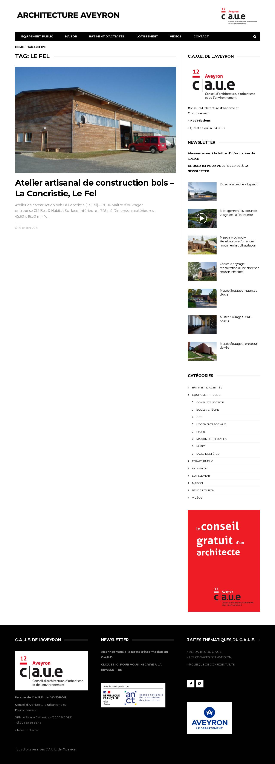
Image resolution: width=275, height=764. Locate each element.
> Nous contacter (27, 730)
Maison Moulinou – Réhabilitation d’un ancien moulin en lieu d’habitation (238, 241)
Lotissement (147, 36)
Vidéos (176, 36)
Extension (199, 468)
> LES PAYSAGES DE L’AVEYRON (209, 657)
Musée (201, 446)
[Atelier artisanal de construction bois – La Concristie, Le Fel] (95, 120)
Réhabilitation (203, 490)
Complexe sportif (210, 402)
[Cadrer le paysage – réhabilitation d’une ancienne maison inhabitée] (202, 271)
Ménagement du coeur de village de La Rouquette (238, 213)
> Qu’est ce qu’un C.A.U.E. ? (206, 128)
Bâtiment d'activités (106, 36)
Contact (201, 36)
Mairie (201, 431)
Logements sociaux (211, 424)
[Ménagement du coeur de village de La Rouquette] (202, 218)
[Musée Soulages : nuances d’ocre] (202, 298)
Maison (71, 36)
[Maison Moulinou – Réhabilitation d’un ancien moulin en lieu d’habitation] (202, 245)
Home (19, 47)
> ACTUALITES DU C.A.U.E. (204, 651)
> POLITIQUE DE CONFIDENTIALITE (211, 664)
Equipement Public (37, 36)
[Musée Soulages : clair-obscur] (202, 324)
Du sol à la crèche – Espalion (239, 184)
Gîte (199, 417)
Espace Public (202, 461)
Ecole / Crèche (207, 409)
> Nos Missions (199, 120)
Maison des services (211, 439)
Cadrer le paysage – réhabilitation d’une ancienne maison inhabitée (239, 268)
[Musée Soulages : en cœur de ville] (202, 351)
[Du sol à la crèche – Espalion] (202, 192)
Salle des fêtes (207, 453)
